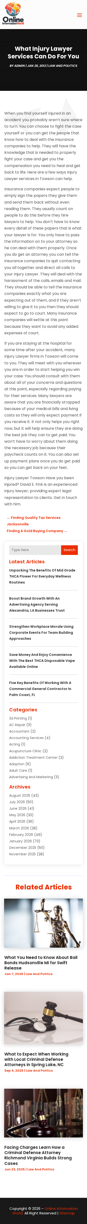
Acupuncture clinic (25, 751)
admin (19, 65)
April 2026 (17, 821)
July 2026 (17, 802)
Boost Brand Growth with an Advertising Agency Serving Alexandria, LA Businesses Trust (37, 604)
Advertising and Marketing (31, 777)
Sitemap (67, 1213)
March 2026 (19, 828)
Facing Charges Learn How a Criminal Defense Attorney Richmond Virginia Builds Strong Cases (38, 1155)
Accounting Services (26, 737)
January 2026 (20, 841)
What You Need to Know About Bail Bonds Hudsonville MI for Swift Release (41, 963)
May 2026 (17, 815)
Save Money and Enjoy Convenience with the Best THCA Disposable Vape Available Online (42, 660)
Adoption (16, 764)
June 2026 (18, 808)
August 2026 (19, 795)
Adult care (18, 770)
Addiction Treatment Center (33, 757)
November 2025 (22, 854)
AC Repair (17, 724)
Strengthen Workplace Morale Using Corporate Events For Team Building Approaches (41, 632)
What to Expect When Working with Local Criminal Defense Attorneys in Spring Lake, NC (36, 1059)
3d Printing (18, 718)
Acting (14, 744)
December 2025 (22, 847)
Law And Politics (62, 65)
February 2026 (21, 834)
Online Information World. (45, 1211)
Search (69, 549)
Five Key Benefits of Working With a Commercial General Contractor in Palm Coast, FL (40, 688)
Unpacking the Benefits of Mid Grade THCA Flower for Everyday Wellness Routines (42, 576)
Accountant (19, 731)
